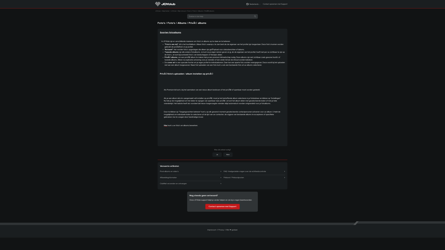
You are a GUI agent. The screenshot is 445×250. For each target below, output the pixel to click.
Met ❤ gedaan (232, 230)
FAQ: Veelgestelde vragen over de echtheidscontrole (245, 171)
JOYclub (173, 11)
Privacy (221, 230)
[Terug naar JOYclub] (165, 4)
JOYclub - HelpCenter (162, 11)
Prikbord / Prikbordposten (234, 177)
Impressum (211, 230)
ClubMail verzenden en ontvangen (173, 183)
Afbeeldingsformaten (168, 177)
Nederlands (254, 4)
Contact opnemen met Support (275, 4)
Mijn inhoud (182, 11)
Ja (217, 154)
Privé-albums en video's (169, 171)
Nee (228, 154)
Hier (165, 125)
